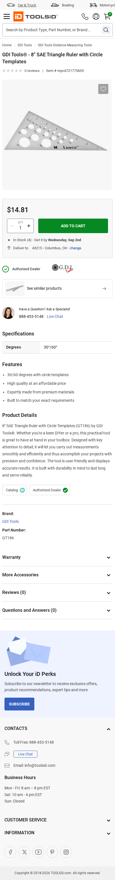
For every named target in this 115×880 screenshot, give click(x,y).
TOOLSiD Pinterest (52, 852)
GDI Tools (25, 45)
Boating (68, 5)
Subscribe (19, 704)
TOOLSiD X (24, 852)
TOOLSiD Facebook (10, 852)
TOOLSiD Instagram (66, 852)
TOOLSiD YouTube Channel (38, 852)
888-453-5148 (31, 316)
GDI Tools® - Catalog (14, 490)
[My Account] (96, 16)
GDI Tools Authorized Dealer (49, 490)
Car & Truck (27, 5)
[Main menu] (6, 16)
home (6, 45)
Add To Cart (73, 226)
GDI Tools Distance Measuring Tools (65, 45)
